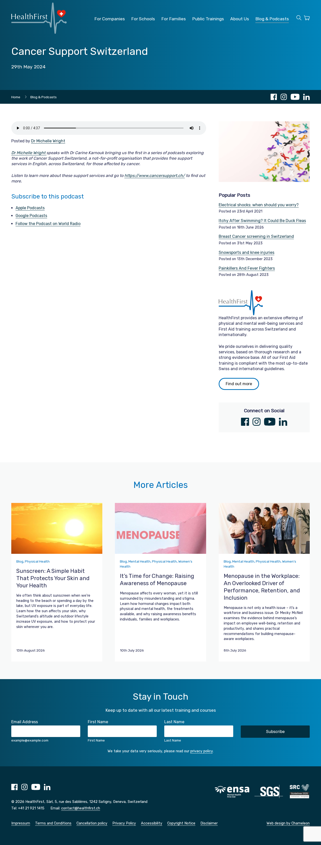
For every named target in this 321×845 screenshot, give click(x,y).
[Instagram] (284, 97)
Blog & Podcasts (272, 18)
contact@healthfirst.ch (80, 808)
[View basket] (307, 18)
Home (15, 97)
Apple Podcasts (30, 207)
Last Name (174, 721)
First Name (98, 721)
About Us (239, 18)
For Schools (143, 18)
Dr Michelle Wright (48, 141)
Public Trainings (208, 18)
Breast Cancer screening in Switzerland (256, 236)
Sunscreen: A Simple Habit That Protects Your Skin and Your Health (53, 578)
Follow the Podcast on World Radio (48, 223)
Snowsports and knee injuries (246, 252)
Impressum (20, 823)
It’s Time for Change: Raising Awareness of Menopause (157, 580)
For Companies (109, 18)
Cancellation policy (91, 823)
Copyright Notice (181, 823)
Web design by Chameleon (288, 823)
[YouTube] (295, 97)
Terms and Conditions (53, 823)
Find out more (239, 383)
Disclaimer (209, 823)
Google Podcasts (31, 215)
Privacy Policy (124, 823)
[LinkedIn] (306, 97)
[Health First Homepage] (39, 32)
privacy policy (201, 751)
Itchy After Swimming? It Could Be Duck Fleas (262, 220)
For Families (173, 18)
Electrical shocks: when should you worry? (259, 204)
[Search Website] (298, 18)
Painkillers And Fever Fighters (247, 268)
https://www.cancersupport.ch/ (154, 175)
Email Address (24, 721)
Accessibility (151, 823)
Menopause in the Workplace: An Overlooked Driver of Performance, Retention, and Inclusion (262, 587)
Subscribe (275, 731)
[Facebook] (274, 97)
